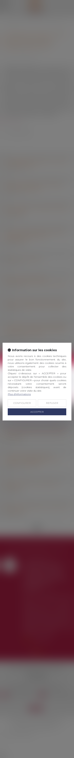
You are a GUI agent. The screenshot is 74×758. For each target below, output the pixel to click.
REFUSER (52, 403)
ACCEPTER (37, 411)
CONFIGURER (22, 403)
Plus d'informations (19, 394)
